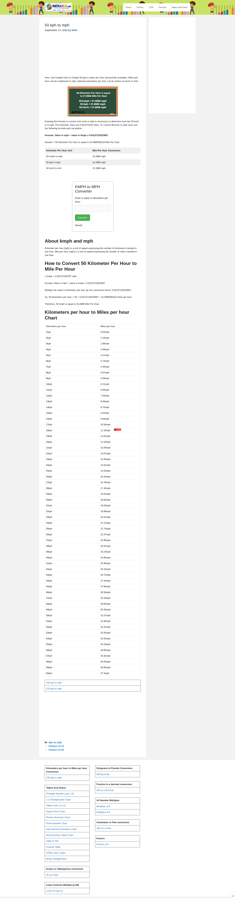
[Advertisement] (117, 454)
